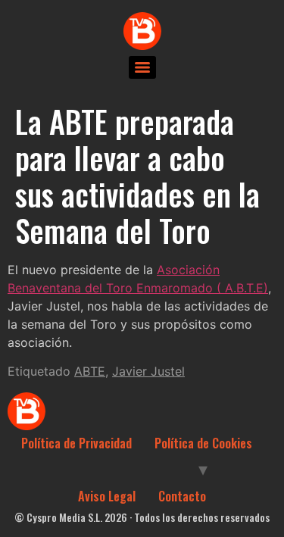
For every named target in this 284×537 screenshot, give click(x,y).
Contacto (182, 496)
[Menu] (142, 67)
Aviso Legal (107, 496)
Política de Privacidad (76, 443)
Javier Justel (148, 371)
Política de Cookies (203, 443)
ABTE (89, 371)
